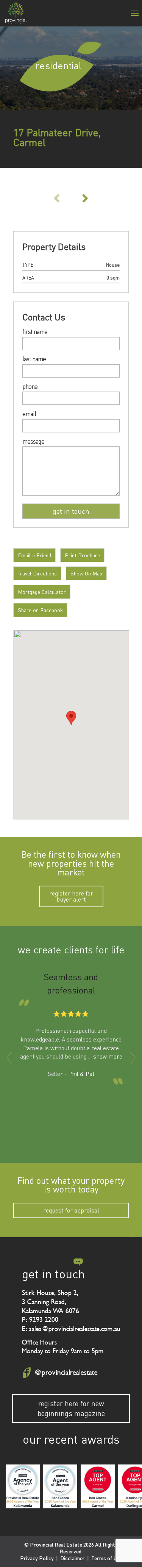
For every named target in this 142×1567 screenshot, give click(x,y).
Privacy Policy (37, 1558)
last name (34, 359)
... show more (105, 1056)
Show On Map (86, 573)
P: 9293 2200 (40, 1319)
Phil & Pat (81, 1073)
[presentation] (9, 1057)
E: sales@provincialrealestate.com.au (71, 1328)
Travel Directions (37, 573)
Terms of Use (106, 1558)
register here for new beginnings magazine (71, 1408)
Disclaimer (72, 1558)
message (33, 441)
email (29, 414)
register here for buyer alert (71, 896)
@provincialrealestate (66, 1372)
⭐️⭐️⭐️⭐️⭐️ (71, 1013)
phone (29, 386)
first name (34, 332)
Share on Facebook (40, 610)
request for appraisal (71, 1210)
